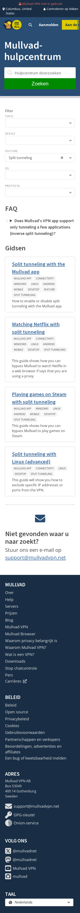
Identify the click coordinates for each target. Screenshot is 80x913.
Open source (16, 711)
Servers (11, 606)
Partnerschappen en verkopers (32, 739)
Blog (9, 620)
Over (9, 592)
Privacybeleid (17, 718)
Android (49, 284)
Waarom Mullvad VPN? (25, 647)
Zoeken (40, 83)
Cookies (12, 725)
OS (7, 168)
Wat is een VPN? (19, 654)
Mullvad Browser (20, 633)
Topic (9, 116)
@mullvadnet (24, 850)
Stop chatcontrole (21, 668)
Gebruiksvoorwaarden (25, 732)
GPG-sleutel (24, 814)
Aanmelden (48, 24)
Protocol (12, 186)
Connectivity (45, 278)
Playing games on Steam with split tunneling (39, 398)
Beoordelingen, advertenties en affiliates (33, 749)
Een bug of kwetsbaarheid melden (35, 758)
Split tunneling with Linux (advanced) (34, 458)
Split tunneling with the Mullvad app (38, 268)
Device (10, 133)
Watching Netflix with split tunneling (36, 328)
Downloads (15, 661)
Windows (20, 284)
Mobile (18, 289)
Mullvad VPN (16, 626)
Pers (9, 674)
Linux (34, 284)
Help (9, 599)
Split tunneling (24, 295)
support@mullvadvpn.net (35, 557)
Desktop (33, 289)
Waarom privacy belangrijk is (31, 640)
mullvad (20, 876)
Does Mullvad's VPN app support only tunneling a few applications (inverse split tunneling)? (42, 227)
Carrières (13, 681)
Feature (11, 151)
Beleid (10, 705)
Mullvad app (22, 278)
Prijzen (11, 613)
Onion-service (26, 822)
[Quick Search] (30, 25)
